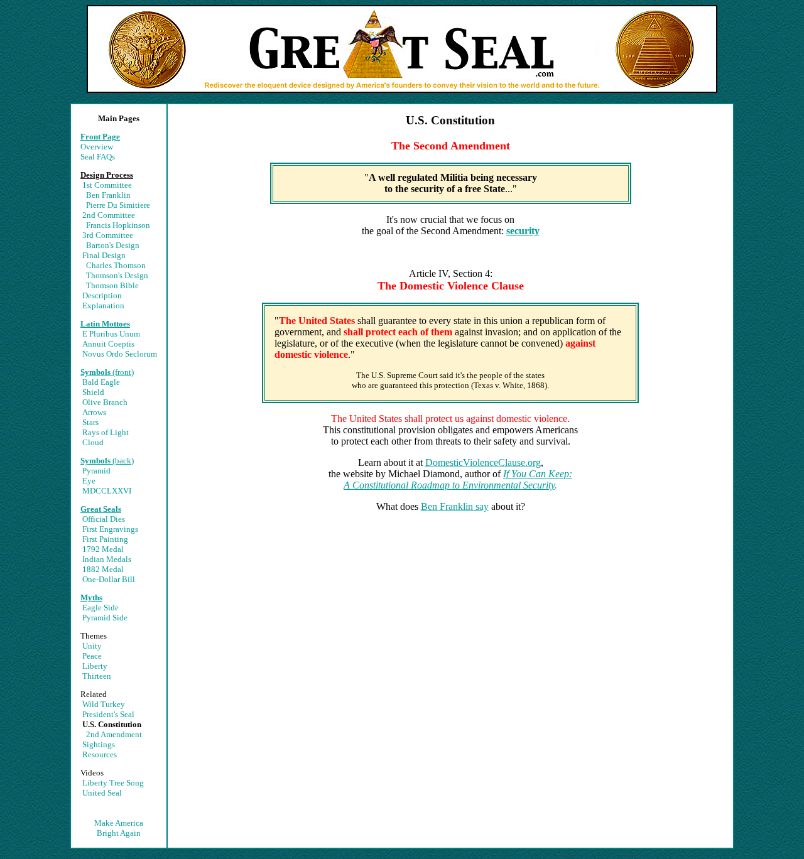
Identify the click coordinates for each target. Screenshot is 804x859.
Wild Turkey (103, 704)
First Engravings (110, 529)
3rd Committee (107, 235)
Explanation (103, 305)
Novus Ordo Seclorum (119, 354)
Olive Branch (105, 402)
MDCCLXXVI (106, 490)
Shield (93, 392)
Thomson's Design (117, 275)
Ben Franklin (108, 195)
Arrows (94, 412)
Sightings (98, 744)
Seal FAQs (97, 156)
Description (102, 295)
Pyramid (96, 470)
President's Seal (108, 714)
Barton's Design (112, 245)
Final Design (104, 255)
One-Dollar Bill (108, 579)
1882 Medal (103, 569)
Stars (90, 422)
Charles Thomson (116, 265)
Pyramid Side (105, 617)
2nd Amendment (114, 734)
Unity (92, 646)
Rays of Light (105, 432)
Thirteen (96, 676)
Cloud (93, 442)
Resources (99, 754)
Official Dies (103, 519)
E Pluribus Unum (111, 333)
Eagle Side (100, 607)
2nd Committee (108, 215)
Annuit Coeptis (108, 343)
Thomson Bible (112, 285)
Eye (88, 480)
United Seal (102, 792)
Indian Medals (106, 559)
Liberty (94, 666)
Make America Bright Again (118, 828)
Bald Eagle (101, 382)
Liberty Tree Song (113, 782)
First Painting (105, 539)
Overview (96, 146)
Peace (92, 656)
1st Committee (107, 185)
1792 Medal (103, 549)
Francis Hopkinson (118, 225)
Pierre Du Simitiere (118, 205)
